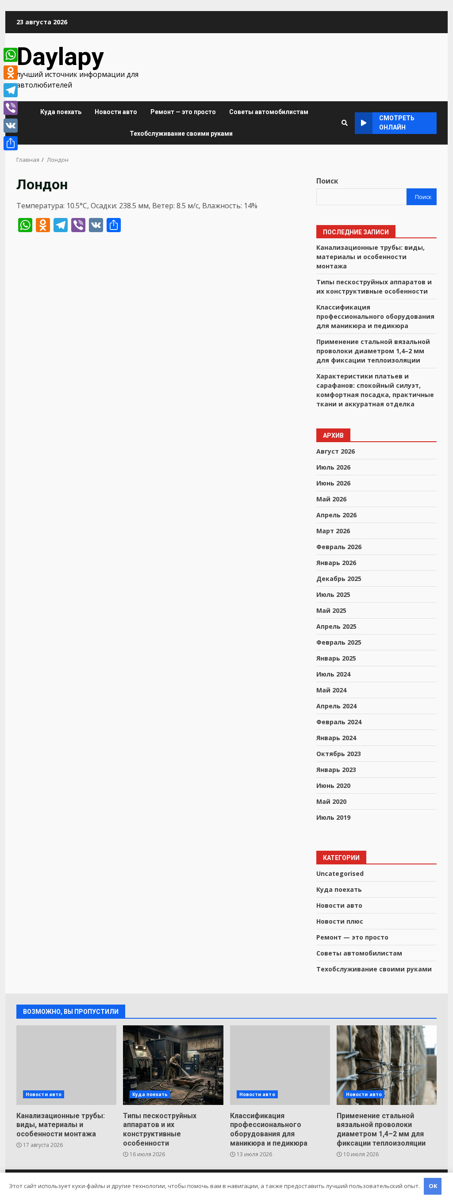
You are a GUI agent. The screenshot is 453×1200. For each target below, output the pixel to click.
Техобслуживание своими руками (181, 133)
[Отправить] (10, 143)
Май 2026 (331, 499)
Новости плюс (339, 921)
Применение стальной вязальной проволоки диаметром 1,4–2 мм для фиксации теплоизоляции (373, 350)
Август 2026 (335, 451)
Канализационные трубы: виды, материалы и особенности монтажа (370, 256)
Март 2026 (333, 531)
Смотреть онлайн (397, 123)
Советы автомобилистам (268, 111)
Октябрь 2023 (338, 753)
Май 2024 (331, 690)
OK (433, 1186)
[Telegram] (10, 90)
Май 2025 (331, 610)
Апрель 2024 (336, 706)
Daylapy (60, 56)
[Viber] (10, 108)
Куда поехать (60, 111)
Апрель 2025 (336, 626)
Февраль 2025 (338, 642)
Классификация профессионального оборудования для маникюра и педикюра (375, 316)
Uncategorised (340, 873)
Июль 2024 (333, 674)
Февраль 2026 (338, 547)
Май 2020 (331, 801)
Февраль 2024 (338, 722)
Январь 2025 (336, 658)
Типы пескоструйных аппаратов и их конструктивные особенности (173, 1065)
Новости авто (116, 111)
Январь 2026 (336, 562)
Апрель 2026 (336, 515)
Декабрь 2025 (338, 578)
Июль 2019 (333, 817)
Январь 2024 (336, 738)
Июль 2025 (333, 594)
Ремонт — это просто (183, 111)
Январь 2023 (336, 769)
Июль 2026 (333, 467)
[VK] (10, 125)
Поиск (327, 181)
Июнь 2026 (333, 483)
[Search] (345, 123)
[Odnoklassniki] (10, 72)
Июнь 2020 (333, 785)
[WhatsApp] (10, 55)
